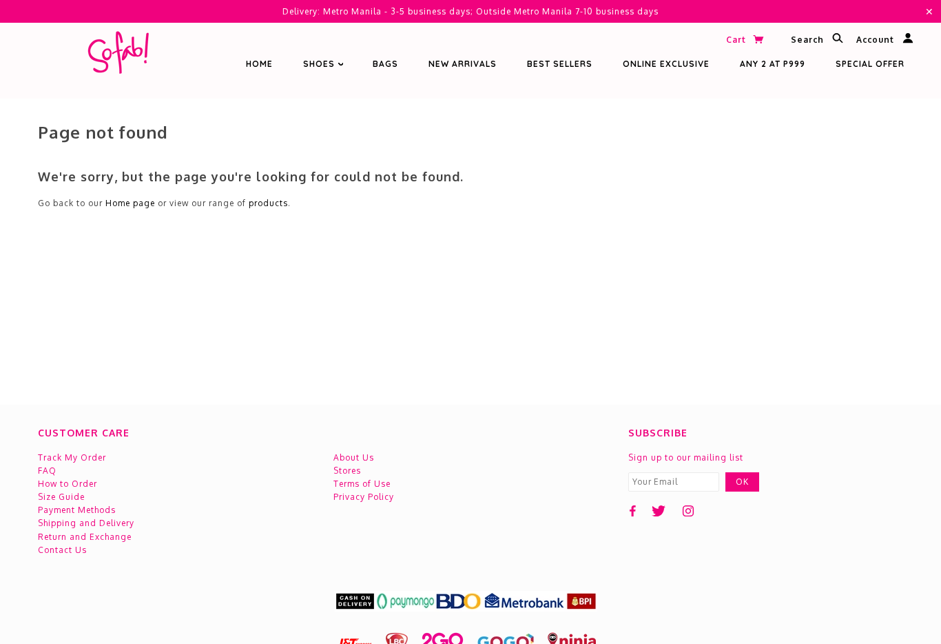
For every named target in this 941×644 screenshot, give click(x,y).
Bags (385, 64)
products (268, 203)
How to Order (67, 484)
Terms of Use (362, 484)
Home (259, 64)
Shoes (320, 64)
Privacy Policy (363, 497)
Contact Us (62, 550)
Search (809, 40)
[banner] (118, 55)
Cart (737, 39)
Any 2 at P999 (772, 64)
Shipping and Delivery (86, 523)
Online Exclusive (666, 64)
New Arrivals (462, 64)
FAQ (47, 470)
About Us (353, 457)
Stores (347, 470)
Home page (130, 203)
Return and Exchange (85, 537)
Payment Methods (77, 510)
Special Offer (870, 64)
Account (876, 40)
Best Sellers (559, 64)
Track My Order (72, 457)
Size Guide (61, 497)
